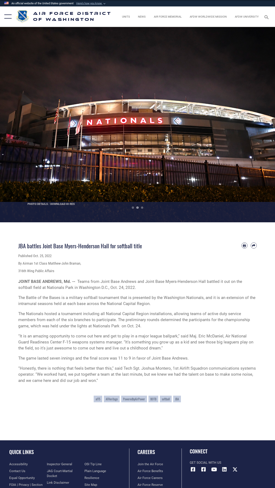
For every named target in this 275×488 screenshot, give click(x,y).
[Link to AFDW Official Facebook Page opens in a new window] (193, 469)
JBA (177, 399)
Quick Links (21, 452)
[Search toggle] (267, 16)
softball (166, 399)
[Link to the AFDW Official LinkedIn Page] (224, 469)
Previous (14, 124)
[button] (91, 3)
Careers (146, 452)
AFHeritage (112, 399)
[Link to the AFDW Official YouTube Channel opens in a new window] (214, 469)
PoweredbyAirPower (134, 399)
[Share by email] (254, 245)
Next (261, 124)
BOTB (153, 399)
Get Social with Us (205, 463)
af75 (98, 399)
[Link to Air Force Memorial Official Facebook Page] (203, 469)
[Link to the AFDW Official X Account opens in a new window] (235, 469)
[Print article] (244, 245)
